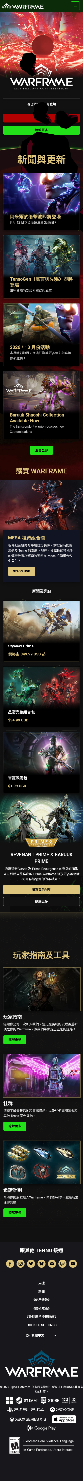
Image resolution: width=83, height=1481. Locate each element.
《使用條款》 (41, 1300)
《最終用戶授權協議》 (41, 1317)
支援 (41, 1283)
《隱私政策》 (41, 1308)
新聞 (41, 1292)
